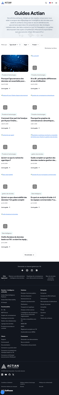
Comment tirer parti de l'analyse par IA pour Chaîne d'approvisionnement (14, 119)
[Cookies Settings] (2, 392)
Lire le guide (4, 88)
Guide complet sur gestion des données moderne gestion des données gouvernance (43, 159)
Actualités (43, 307)
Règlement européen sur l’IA (29, 329)
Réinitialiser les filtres (51, 48)
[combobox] (51, 2)
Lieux (42, 315)
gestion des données (37, 154)
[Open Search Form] (46, 2)
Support (3, 339)
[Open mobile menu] (56, 2)
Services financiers (26, 296)
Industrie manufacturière (28, 301)
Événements (44, 298)
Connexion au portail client (8, 347)
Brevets (22, 386)
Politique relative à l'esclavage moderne (27, 383)
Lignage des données (7, 323)
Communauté (5, 342)
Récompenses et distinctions (49, 301)
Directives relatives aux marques (9, 386)
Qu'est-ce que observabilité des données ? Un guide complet (14, 198)
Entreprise (43, 293)
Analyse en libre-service (27, 310)
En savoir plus (28, 255)
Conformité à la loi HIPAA (28, 332)
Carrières (43, 312)
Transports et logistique (27, 307)
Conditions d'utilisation (6, 382)
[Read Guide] (14, 63)
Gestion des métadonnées (8, 321)
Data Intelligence (36, 193)
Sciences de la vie (26, 298)
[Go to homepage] (6, 2)
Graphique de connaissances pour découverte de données (35, 277)
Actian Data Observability (8, 299)
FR (52, 3)
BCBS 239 (24, 323)
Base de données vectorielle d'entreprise (50, 278)
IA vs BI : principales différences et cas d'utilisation (43, 79)
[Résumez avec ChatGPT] (27, 270)
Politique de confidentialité (45, 382)
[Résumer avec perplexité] (31, 270)
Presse (42, 310)
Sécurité (41, 386)
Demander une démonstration (29, 339)
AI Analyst (4, 302)
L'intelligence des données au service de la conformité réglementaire (29, 314)
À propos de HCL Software (48, 296)
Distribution (24, 304)
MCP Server (4, 312)
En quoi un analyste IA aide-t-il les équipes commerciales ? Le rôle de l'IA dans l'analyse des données (43, 198)
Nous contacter (25, 342)
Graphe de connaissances (8, 315)
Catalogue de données (7, 318)
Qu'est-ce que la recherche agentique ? (12, 159)
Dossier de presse (45, 304)
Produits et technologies (9, 75)
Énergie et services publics (28, 293)
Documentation (5, 345)
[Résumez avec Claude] (36, 270)
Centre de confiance (46, 318)
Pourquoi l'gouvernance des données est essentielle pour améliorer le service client (12, 79)
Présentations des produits (28, 345)
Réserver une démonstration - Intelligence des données (17, 277)
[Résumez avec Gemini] (22, 270)
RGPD (22, 326)
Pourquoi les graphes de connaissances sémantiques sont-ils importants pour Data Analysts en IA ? (43, 119)
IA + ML (3, 310)
